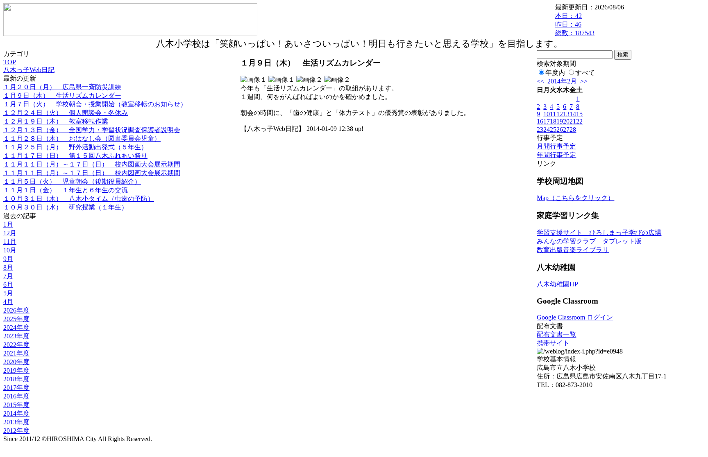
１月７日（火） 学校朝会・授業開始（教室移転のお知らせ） (95, 104)
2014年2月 (562, 81)
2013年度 (16, 422)
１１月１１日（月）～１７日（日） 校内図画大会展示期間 (91, 164)
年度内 (555, 72)
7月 (8, 275)
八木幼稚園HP (557, 284)
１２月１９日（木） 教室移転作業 (55, 121)
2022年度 (16, 344)
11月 (9, 241)
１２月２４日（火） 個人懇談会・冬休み (65, 112)
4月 (8, 301)
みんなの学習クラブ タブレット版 (589, 241)
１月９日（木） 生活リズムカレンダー (62, 95)
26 (559, 129)
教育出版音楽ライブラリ (573, 249)
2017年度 (16, 387)
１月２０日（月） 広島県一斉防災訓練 (62, 86)
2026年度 (16, 310)
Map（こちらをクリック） (575, 197)
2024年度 (16, 327)
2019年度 (16, 370)
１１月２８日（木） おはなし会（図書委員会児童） (82, 138)
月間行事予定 (556, 146)
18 (553, 121)
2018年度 (16, 379)
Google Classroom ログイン (575, 317)
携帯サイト (553, 343)
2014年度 (16, 413)
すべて (585, 72)
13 (566, 113)
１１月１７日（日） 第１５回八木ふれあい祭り (75, 155)
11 (553, 113)
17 (546, 121)
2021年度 (16, 353)
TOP (9, 62)
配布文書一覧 (556, 334)
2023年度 (16, 336)
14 (573, 113)
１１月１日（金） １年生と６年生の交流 (65, 190)
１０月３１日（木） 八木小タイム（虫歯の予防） (78, 198)
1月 (8, 224)
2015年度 (16, 404)
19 (559, 121)
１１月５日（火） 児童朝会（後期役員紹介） (72, 181)
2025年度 (16, 318)
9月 (8, 258)
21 (573, 121)
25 (553, 129)
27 (566, 129)
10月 (9, 250)
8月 (8, 267)
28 (573, 129)
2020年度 (16, 361)
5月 (8, 293)
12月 (9, 233)
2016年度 (16, 396)
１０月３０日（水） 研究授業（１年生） (65, 207)
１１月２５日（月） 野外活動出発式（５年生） (75, 147)
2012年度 (16, 430)
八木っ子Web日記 (28, 69)
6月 (8, 284)
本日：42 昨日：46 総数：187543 (575, 24)
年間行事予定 (556, 154)
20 (566, 121)
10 (546, 113)
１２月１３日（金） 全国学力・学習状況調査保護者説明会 (91, 129)
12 (559, 113)
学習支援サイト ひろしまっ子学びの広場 (599, 232)
